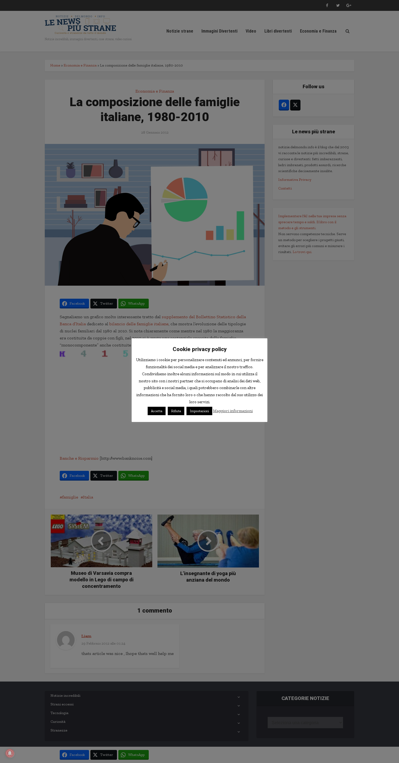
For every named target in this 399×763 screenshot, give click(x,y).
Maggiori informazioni (233, 410)
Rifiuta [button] (176, 411)
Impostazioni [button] (199, 411)
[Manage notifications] (9, 753)
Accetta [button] (156, 411)
